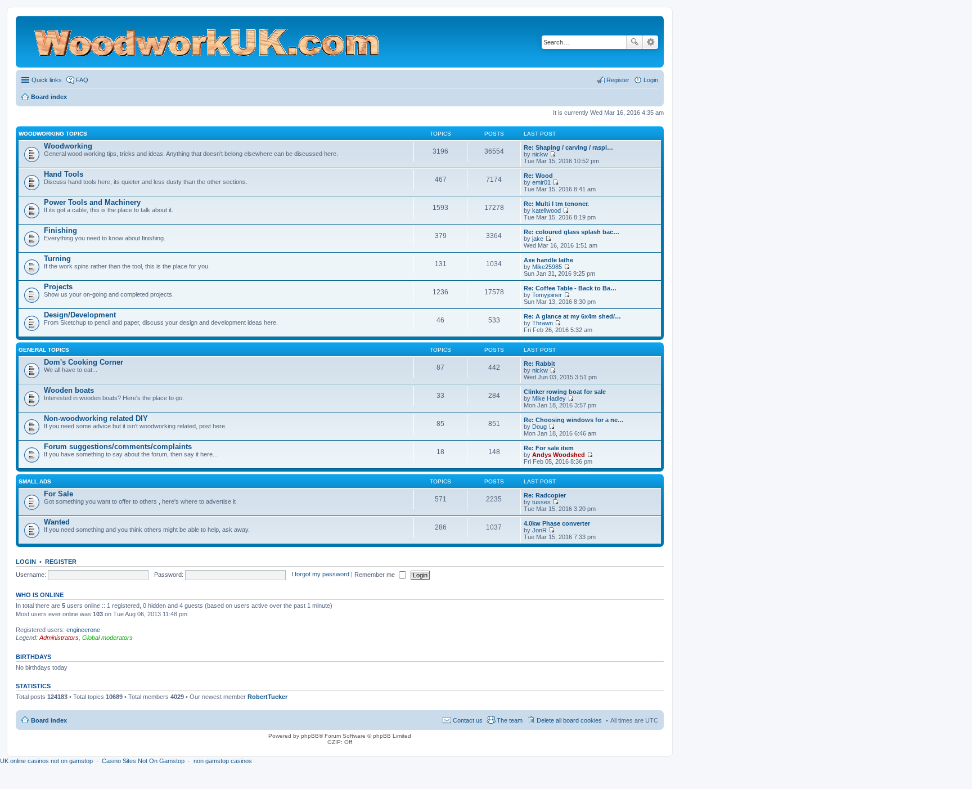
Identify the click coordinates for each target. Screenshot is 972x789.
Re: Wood (538, 175)
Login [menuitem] (651, 80)
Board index (49, 720)
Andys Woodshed (558, 454)
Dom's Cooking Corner (83, 362)
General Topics (44, 350)
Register (60, 561)
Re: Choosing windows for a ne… (574, 419)
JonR (539, 530)
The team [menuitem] (510, 720)
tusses (541, 502)
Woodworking (68, 146)
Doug (539, 426)
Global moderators (107, 637)
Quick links (47, 80)
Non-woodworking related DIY (96, 418)
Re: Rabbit (539, 363)
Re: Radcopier (545, 495)
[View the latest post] (553, 154)
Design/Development (80, 315)
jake (537, 238)
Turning (57, 258)
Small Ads (35, 481)
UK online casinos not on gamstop (46, 760)
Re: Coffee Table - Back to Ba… (570, 288)
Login (26, 561)
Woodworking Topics (53, 134)
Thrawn (542, 323)
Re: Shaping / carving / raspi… (568, 147)
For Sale (58, 494)
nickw (540, 154)
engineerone (83, 629)
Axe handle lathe (548, 260)
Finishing (60, 230)
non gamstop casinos (223, 760)
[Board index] (234, 42)
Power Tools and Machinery (92, 202)
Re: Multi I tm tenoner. (556, 203)
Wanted (57, 522)
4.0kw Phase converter (557, 523)
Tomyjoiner (547, 295)
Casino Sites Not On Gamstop (143, 760)
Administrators (59, 637)
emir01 (541, 182)
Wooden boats (69, 390)
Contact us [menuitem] (468, 720)
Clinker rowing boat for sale (565, 391)
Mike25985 (547, 266)
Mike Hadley (549, 398)
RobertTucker (267, 696)
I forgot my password (320, 574)
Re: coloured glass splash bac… (571, 231)
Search (634, 42)
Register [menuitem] (617, 80)
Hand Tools (63, 174)
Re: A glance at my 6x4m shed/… (572, 316)
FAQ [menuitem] (82, 80)
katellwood (546, 210)
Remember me (375, 574)
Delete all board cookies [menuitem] (569, 720)
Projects (58, 287)
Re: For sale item (549, 448)
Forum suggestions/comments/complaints (118, 446)
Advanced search (650, 42)
